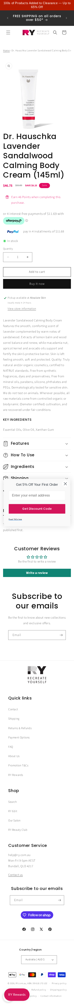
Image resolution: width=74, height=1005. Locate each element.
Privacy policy (59, 983)
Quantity (8, 249)
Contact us (15, 875)
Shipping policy (58, 989)
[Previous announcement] (7, 18)
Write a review (37, 573)
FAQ (10, 747)
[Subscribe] (61, 635)
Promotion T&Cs (18, 765)
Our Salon (14, 821)
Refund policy (38, 989)
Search (12, 802)
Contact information (50, 996)
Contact (13, 709)
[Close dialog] (65, 483)
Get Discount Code (37, 508)
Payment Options (19, 738)
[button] (8, 32)
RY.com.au (21, 983)
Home (6, 50)
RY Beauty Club (17, 830)
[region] (37, 5)
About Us (14, 756)
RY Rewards (15, 775)
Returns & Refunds (20, 728)
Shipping (14, 719)
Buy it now (37, 284)
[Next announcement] (66, 18)
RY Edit (12, 811)
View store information (22, 309)
